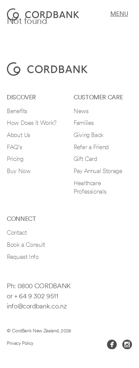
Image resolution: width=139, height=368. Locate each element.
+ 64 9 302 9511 (36, 296)
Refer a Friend (91, 148)
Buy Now (18, 172)
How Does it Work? (32, 124)
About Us (18, 136)
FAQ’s (14, 148)
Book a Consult (26, 245)
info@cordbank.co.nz (36, 306)
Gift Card (85, 160)
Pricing (15, 160)
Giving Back (89, 136)
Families (84, 124)
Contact (17, 233)
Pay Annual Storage (98, 172)
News (81, 112)
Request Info (23, 258)
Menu (119, 14)
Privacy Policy (20, 343)
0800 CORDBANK (44, 286)
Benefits (17, 112)
